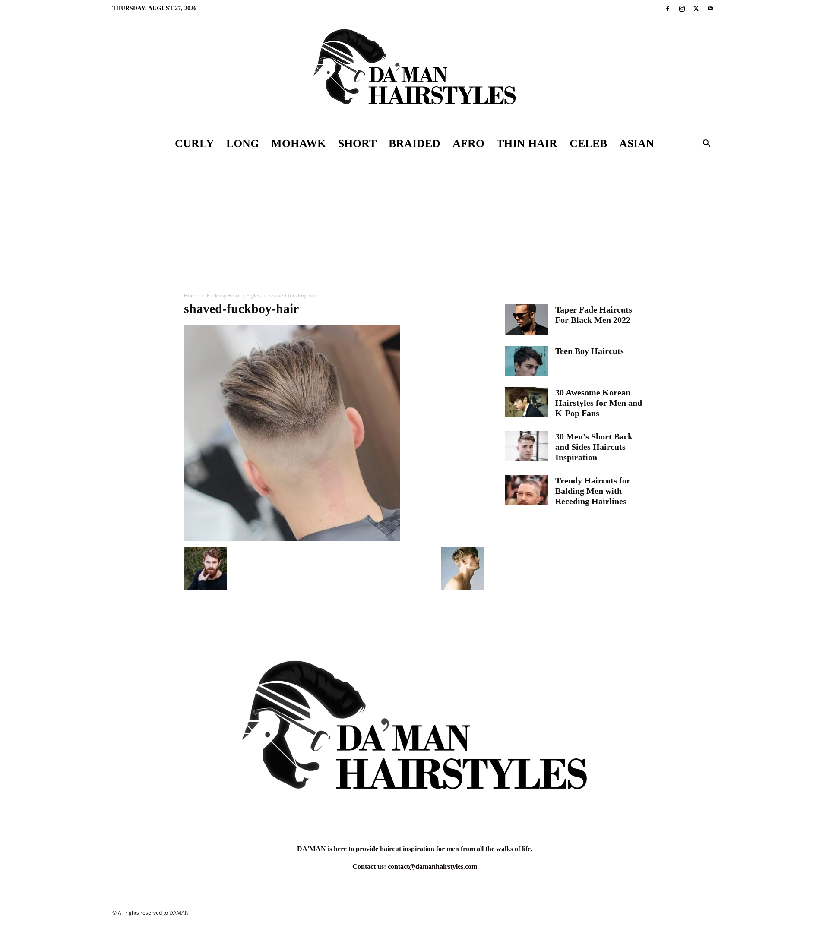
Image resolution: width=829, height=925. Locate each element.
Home (191, 295)
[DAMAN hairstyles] (414, 74)
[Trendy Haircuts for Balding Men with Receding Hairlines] (526, 490)
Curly (194, 143)
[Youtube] (710, 8)
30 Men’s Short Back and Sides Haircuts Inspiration (594, 447)
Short (357, 143)
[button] (706, 144)
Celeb (588, 143)
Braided (414, 143)
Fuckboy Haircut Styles (234, 295)
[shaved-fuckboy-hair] (292, 538)
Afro (468, 143)
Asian (636, 143)
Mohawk (298, 143)
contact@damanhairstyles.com (432, 866)
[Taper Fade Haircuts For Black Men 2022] (526, 319)
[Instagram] (681, 8)
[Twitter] (696, 8)
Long (242, 143)
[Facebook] (667, 8)
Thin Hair (527, 143)
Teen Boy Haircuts (589, 351)
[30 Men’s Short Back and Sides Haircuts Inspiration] (526, 446)
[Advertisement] (414, 221)
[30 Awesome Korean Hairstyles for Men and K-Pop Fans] (526, 402)
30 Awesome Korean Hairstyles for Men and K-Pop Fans (598, 403)
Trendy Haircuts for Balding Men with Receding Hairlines (592, 491)
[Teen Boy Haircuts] (526, 361)
